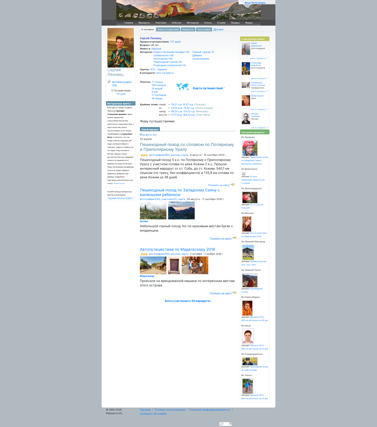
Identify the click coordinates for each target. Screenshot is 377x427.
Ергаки (144, 221)
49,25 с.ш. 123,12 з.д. (183, 111)
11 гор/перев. (159, 94)
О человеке (147, 29)
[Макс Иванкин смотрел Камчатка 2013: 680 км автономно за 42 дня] (247, 386)
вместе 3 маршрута (258, 109)
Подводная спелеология (169, 65)
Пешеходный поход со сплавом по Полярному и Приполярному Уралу (187, 147)
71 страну (157, 81)
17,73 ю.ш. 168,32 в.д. (183, 114)
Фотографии (204, 29)
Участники (161, 22)
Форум (248, 22)
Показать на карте (219, 185)
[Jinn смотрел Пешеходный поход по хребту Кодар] (249, 361)
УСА (152, 69)
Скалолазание (200, 58)
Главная (129, 22)
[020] (182, 210)
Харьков (156, 48)
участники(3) (169, 199)
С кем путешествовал (252, 39)
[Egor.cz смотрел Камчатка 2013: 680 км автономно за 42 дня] (247, 308)
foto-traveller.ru (165, 72)
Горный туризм (203, 52)
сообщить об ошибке (153, 413)
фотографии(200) (159, 253)
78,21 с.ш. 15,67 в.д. (182, 104)
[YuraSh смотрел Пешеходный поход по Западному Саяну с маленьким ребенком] (249, 148)
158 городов (159, 85)
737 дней (175, 41)
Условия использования (169, 409)
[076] (153, 210)
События (176, 22)
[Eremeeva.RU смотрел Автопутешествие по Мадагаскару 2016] (246, 224)
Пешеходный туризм (167, 61)
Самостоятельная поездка (171, 52)
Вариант (162, 69)
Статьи (208, 22)
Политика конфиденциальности (209, 409)
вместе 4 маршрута (258, 78)
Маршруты (144, 22)
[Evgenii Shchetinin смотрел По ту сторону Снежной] (249, 197)
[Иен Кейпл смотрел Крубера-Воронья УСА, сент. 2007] (248, 252)
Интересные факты (119, 103)
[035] (174, 265)
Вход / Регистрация (255, 2)
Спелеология (163, 55)
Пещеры (235, 22)
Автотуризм (163, 58)
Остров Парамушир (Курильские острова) (252, 179)
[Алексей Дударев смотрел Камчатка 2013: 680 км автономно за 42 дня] (247, 336)
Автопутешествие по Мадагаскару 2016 (177, 249)
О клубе (221, 22)
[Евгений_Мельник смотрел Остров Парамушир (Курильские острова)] (243, 174)
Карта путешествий (168, 29)
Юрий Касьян (257, 96)
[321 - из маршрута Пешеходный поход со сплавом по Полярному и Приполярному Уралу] (148, 134)
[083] (195, 265)
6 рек (155, 91)
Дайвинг (197, 55)
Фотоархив (193, 22)
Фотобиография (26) (122, 83)
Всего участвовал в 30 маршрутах (188, 300)
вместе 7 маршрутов (258, 58)
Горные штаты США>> (121, 198)
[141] (153, 265)
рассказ (175, 154)
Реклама (145, 409)
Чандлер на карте (119, 183)
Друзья (218, 29)
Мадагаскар (147, 275)
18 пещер (157, 98)
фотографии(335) (150, 199)
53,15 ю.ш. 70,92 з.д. (182, 107)
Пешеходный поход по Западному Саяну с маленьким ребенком (180, 192)
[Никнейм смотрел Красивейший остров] (249, 280)
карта (184, 154)
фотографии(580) (159, 154)
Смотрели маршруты (252, 132)
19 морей (157, 88)
